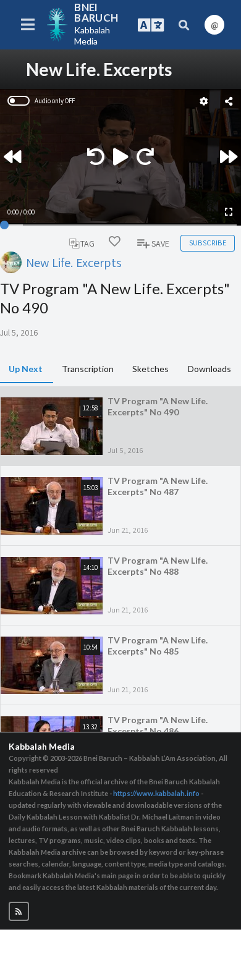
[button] (19, 911)
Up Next (26, 368)
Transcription (88, 368)
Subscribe (207, 242)
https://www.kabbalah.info (156, 793)
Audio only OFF (55, 100)
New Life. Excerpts (74, 262)
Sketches (150, 368)
